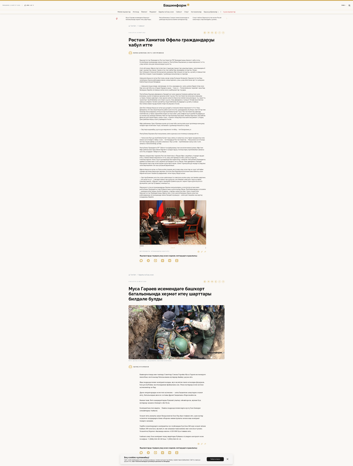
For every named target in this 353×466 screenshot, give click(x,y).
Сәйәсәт (179, 12)
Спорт (186, 12)
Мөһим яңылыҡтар (124, 12)
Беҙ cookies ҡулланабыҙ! (136, 457)
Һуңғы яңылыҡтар (229, 12)
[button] (205, 248)
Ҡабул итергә (215, 459)
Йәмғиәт (144, 12)
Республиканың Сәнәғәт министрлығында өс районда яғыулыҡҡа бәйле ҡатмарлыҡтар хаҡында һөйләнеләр (174, 18)
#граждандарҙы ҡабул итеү (160, 251)
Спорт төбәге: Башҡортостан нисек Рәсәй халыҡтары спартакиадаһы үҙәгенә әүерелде (207, 18)
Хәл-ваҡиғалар (196, 12)
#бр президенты (145, 251)
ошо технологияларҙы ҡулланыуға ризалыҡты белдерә (151, 461)
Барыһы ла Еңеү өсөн (166, 12)
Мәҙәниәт (153, 12)
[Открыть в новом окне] (141, 260)
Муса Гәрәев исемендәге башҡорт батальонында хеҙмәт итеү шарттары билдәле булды (138, 18)
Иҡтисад (136, 12)
